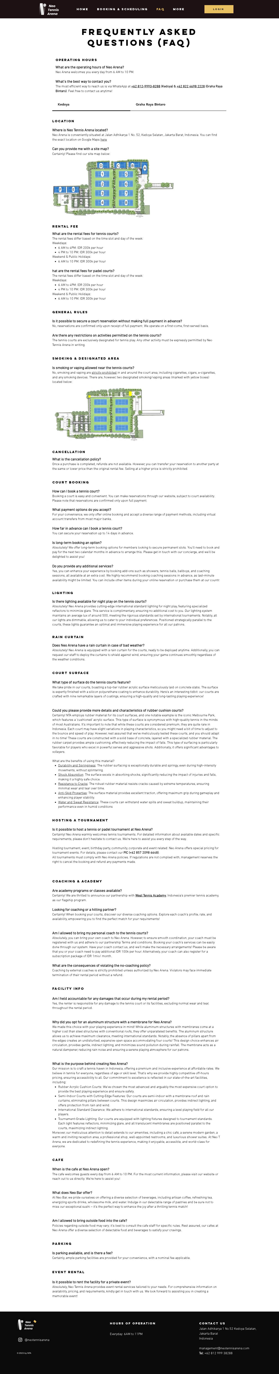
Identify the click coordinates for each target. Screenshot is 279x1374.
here (103, 140)
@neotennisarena (37, 1340)
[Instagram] (20, 1339)
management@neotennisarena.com (224, 1348)
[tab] (91, 104)
